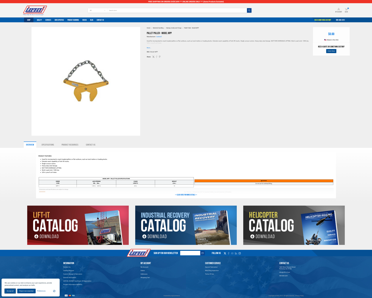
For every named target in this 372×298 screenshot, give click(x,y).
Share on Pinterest (160, 57)
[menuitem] (92, 267)
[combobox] (177, 10)
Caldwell (159, 37)
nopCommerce (175, 295)
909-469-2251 (283, 276)
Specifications (48, 144)
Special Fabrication (211, 267)
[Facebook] (228, 253)
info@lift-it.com (284, 272)
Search (249, 10)
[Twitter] (224, 252)
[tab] (30, 145)
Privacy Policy (299, 295)
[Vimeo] (236, 253)
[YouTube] (232, 253)
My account (338, 12)
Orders (143, 270)
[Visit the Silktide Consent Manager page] (54, 291)
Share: (149, 57)
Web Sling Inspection (212, 270)
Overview (30, 144)
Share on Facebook (157, 57)
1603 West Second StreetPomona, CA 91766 (287, 268)
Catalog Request (68, 270)
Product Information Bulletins (72, 284)
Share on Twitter (153, 57)
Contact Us (90, 144)
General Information (69, 277)
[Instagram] (239, 253)
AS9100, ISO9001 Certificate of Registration (77, 281)
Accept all (10, 291)
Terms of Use (209, 274)
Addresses (144, 274)
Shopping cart (145, 277)
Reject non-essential (26, 291)
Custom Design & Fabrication (72, 274)
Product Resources (70, 144)
